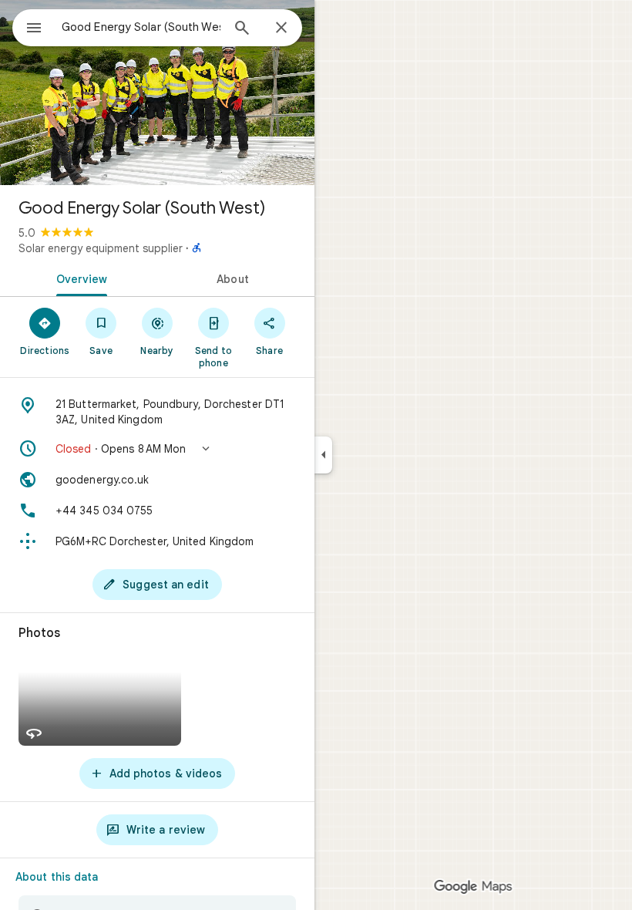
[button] (157, 448)
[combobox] (141, 27)
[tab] (78, 277)
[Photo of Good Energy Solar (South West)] (157, 92)
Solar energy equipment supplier (100, 248)
